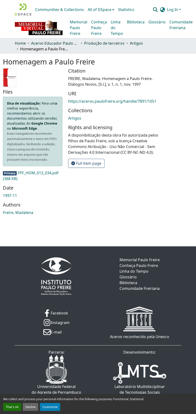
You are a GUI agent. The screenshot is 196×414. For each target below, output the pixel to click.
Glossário (157, 22)
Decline (30, 407)
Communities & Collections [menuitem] (59, 9)
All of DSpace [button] (99, 9)
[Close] (56, 104)
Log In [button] (173, 9)
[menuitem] (101, 9)
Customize (50, 407)
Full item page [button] (88, 163)
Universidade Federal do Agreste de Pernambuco (56, 389)
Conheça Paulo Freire (99, 27)
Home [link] (20, 43)
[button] (23, 10)
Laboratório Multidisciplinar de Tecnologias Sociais (139, 389)
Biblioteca (136, 22)
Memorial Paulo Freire (78, 27)
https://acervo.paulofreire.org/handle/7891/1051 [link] (112, 101)
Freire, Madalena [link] (18, 212)
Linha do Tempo (117, 27)
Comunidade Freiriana (181, 24)
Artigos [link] (136, 43)
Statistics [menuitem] (126, 9)
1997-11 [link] (10, 195)
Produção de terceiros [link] (104, 43)
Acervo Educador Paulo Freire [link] (55, 43)
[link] (32, 175)
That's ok (12, 407)
